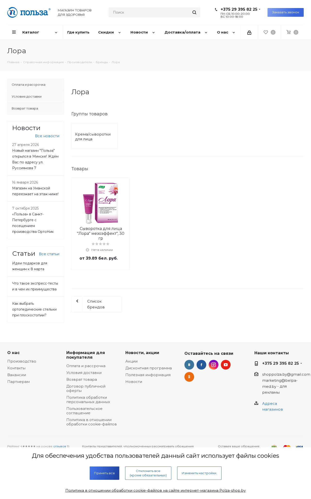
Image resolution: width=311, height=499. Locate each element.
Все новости (47, 136)
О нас (13, 352)
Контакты (16, 368)
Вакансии (16, 374)
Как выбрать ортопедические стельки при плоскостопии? (34, 309)
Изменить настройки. (199, 473)
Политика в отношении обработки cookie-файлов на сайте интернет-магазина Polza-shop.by (155, 490)
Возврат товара (81, 379)
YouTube (226, 365)
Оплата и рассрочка (85, 366)
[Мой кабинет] (249, 32)
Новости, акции (142, 352)
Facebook (201, 365)
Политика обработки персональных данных (88, 399)
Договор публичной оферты (85, 388)
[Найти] (194, 12)
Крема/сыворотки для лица (93, 136)
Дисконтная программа (148, 368)
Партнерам (18, 381)
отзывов (59, 446)
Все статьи (49, 254)
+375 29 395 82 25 (239, 9)
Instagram (213, 365)
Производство (21, 361)
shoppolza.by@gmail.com (286, 374)
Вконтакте (189, 365)
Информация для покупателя (85, 355)
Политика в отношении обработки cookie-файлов (91, 421)
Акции (131, 361)
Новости (133, 381)
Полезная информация (148, 374)
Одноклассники (189, 377)
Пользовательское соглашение (84, 410)
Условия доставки (84, 372)
